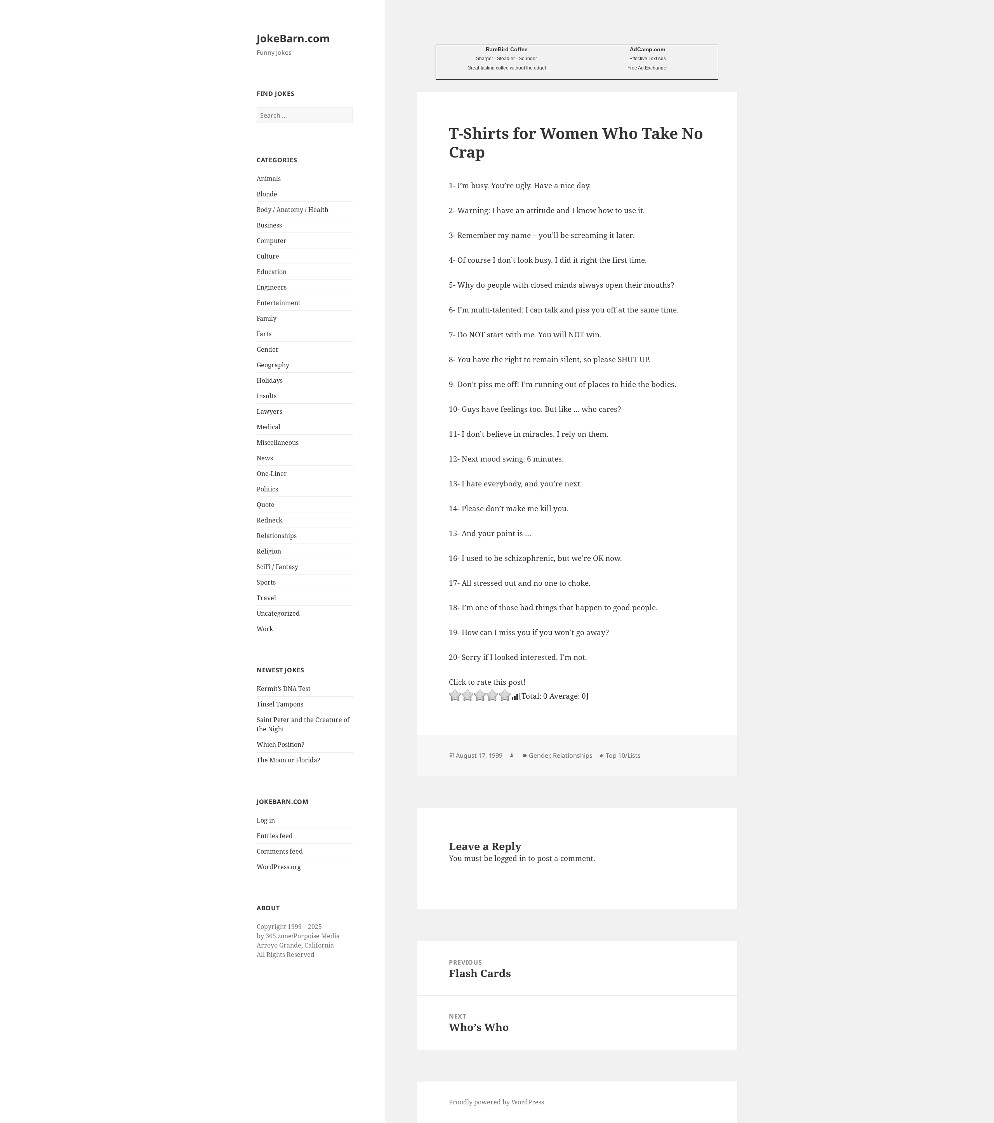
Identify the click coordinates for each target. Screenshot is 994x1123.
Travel (266, 598)
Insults (266, 396)
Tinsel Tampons (280, 704)
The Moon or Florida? (288, 760)
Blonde (267, 194)
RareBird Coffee (507, 49)
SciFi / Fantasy (277, 566)
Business (269, 225)
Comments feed (280, 851)
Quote (266, 504)
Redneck (269, 520)
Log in (266, 820)
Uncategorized (278, 613)
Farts (264, 334)
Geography (273, 365)
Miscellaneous (278, 442)
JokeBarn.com (293, 38)
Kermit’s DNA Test (284, 688)
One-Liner (272, 473)
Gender (268, 349)
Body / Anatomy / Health (292, 209)
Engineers (272, 287)
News (265, 458)
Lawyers (269, 411)
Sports (266, 582)
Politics (267, 489)
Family (266, 318)
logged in (510, 858)
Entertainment (279, 303)
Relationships (277, 535)
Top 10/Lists (623, 755)
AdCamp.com (647, 49)
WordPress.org (279, 867)
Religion (269, 551)
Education (272, 271)
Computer (272, 240)
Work (265, 629)
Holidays (270, 380)
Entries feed (275, 835)
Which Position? (280, 744)
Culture (268, 256)
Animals (269, 178)
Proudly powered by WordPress (496, 1102)
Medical (268, 427)
